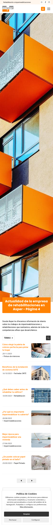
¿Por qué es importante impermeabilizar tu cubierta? (15, 413)
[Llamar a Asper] (43, 9)
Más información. (26, 507)
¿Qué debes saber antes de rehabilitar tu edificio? (15, 390)
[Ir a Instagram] (49, 2)
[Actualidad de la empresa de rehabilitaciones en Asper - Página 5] (31, 481)
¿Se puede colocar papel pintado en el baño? (13, 458)
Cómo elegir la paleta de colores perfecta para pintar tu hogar (15, 347)
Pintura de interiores (12, 356)
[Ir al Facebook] (45, 2)
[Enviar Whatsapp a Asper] (41, 2)
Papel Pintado (19, 463)
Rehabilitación (19, 396)
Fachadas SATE (20, 373)
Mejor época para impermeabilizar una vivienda (11, 437)
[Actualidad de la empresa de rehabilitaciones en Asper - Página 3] (21, 481)
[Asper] (7, 9)
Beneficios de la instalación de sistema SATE (15, 368)
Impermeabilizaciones (12, 421)
